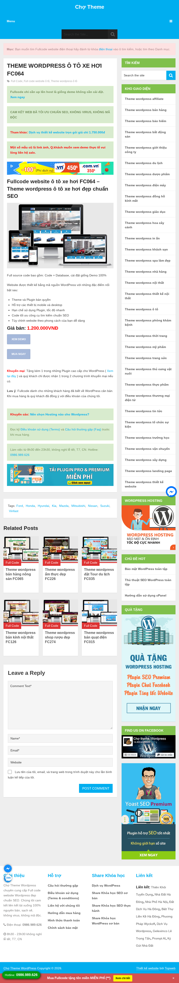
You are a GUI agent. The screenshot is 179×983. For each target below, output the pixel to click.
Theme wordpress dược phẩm (147, 174)
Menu (11, 21)
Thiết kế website (147, 968)
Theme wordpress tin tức (143, 411)
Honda (30, 505)
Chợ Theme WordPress (19, 968)
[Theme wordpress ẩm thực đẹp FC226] (60, 549)
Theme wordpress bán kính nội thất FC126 (21, 637)
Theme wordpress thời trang (146, 336)
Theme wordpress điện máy (145, 185)
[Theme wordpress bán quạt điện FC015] (99, 612)
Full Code (16, 81)
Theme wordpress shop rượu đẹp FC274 (60, 637)
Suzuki (104, 505)
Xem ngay (17, 97)
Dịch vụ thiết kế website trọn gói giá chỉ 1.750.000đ (67, 132)
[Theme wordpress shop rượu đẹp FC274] (60, 612)
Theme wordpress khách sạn (146, 249)
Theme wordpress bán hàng (146, 110)
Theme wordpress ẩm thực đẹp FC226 (60, 574)
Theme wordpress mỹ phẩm (145, 347)
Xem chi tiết (122, 978)
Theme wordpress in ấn (142, 238)
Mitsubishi (78, 505)
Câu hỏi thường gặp (63, 885)
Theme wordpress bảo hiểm (145, 121)
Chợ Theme (89, 7)
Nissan (92, 505)
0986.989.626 (19, 455)
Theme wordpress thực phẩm (147, 384)
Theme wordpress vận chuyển (147, 448)
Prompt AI (159, 938)
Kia (54, 505)
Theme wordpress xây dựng (146, 460)
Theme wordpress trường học (147, 437)
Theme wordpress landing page (148, 471)
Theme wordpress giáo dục (145, 211)
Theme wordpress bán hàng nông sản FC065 (21, 574)
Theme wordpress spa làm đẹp (147, 260)
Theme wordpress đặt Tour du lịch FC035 (99, 574)
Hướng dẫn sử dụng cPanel (145, 595)
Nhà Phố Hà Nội (156, 902)
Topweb (170, 968)
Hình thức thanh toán (64, 920)
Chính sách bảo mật (63, 927)
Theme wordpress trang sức (146, 358)
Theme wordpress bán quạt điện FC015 (99, 637)
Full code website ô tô (37, 81)
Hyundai (43, 505)
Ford (19, 505)
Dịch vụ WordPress (106, 885)
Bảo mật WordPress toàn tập (146, 569)
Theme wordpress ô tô (64, 81)
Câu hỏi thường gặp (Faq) (83, 429)
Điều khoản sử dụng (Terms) (40, 429)
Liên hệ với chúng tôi (64, 905)
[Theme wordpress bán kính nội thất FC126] (21, 612)
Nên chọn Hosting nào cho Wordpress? (59, 414)
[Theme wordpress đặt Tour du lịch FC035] (99, 549)
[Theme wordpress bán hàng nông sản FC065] (21, 549)
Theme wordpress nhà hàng (146, 271)
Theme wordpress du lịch (144, 163)
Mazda (64, 505)
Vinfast (13, 511)
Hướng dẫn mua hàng (64, 913)
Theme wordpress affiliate (144, 99)
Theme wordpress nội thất (144, 282)
